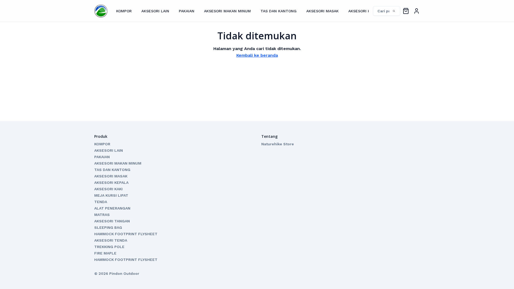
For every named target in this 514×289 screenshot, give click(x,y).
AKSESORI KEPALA (365, 11)
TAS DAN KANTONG (278, 11)
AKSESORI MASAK (322, 11)
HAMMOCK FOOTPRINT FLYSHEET (125, 234)
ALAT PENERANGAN (112, 208)
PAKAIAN (186, 11)
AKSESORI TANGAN (112, 221)
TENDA (100, 202)
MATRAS (102, 214)
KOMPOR (124, 11)
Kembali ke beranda (257, 55)
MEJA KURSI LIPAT (111, 195)
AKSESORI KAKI (108, 189)
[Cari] (384, 11)
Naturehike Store (277, 144)
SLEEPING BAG (108, 227)
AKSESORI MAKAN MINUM (227, 11)
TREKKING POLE (109, 247)
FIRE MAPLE (105, 253)
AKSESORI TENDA (110, 240)
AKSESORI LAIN (155, 11)
